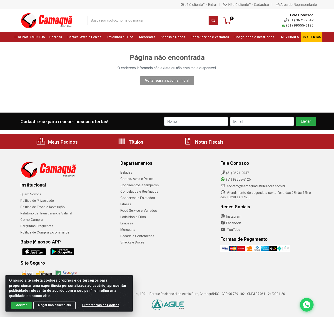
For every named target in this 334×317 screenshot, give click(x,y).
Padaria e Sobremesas (137, 236)
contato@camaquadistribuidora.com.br (255, 186)
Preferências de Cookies (100, 305)
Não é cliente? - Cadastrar (248, 4)
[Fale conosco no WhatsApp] (307, 305)
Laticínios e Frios (133, 217)
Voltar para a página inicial (167, 80)
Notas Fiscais (209, 142)
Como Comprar (32, 220)
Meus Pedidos (62, 142)
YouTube (233, 230)
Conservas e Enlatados (137, 198)
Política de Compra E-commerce (44, 232)
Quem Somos (30, 194)
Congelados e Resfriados (139, 191)
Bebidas (126, 172)
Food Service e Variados (138, 211)
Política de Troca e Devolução (42, 207)
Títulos (135, 142)
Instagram (233, 216)
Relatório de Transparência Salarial (46, 213)
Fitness (125, 204)
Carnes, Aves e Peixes (137, 179)
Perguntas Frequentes (36, 226)
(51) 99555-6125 (300, 25)
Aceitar (21, 305)
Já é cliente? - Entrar (200, 4)
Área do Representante (298, 4)
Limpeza (126, 223)
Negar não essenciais (54, 305)
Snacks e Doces (132, 242)
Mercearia (127, 230)
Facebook (233, 223)
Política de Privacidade (37, 201)
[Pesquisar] (213, 20)
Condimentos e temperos (139, 185)
